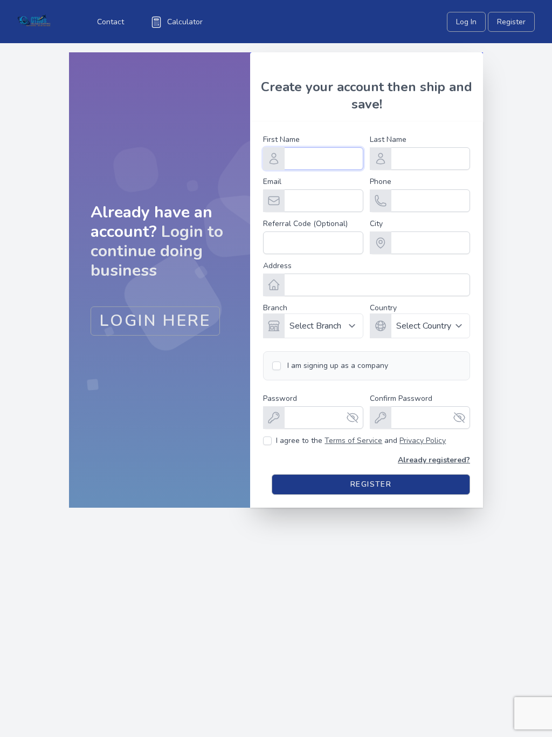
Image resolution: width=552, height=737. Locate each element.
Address (277, 266)
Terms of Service (353, 440)
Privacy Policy (422, 440)
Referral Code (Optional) (305, 224)
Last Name (388, 139)
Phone (380, 181)
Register (511, 22)
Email (272, 181)
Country (383, 308)
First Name (281, 139)
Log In (466, 22)
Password (280, 398)
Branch (275, 308)
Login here (155, 321)
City (376, 224)
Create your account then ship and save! (366, 95)
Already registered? (434, 460)
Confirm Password (401, 398)
